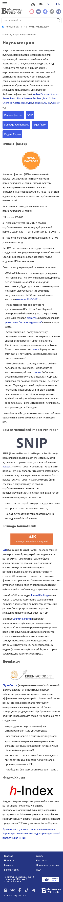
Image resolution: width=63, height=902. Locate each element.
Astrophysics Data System (17, 98)
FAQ (38, 870)
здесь (36, 349)
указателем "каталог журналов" (23, 322)
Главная (7, 35)
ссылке (37, 372)
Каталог (8, 865)
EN (58, 4)
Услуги (39, 856)
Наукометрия (29, 35)
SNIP (30, 115)
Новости (9, 860)
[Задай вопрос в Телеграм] (58, 11)
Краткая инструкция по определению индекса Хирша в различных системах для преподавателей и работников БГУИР (31, 833)
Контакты (41, 860)
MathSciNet (50, 98)
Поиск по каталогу (38, 27)
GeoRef (55, 103)
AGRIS (46, 103)
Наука (16, 35)
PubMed (37, 98)
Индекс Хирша (12, 134)
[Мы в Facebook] (45, 11)
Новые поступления (47, 865)
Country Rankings (22, 619)
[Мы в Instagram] (31, 11)
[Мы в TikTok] (52, 11)
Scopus (54, 94)
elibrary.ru (32, 318)
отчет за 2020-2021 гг (28, 299)
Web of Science (41, 94)
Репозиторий (11, 870)
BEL (49, 4)
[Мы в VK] (38, 11)
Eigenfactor (40, 124)
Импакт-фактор (13, 115)
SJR (5, 550)
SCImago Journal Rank (16, 124)
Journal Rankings (40, 595)
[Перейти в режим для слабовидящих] (33, 4)
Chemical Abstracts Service (17, 103)
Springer (37, 103)
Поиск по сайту (13, 27)
